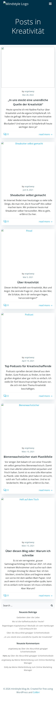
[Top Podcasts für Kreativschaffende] (28, 333)
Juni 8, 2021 (28, 190)
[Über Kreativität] (28, 249)
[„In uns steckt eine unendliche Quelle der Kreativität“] (28, 66)
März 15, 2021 (28, 451)
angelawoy (29, 91)
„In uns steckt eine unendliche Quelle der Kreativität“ (28, 637)
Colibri (36, 692)
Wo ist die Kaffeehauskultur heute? (28, 621)
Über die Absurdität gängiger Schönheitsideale (28, 632)
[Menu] (50, 3)
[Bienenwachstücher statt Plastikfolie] (28, 423)
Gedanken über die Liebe (28, 617)
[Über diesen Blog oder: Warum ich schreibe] (28, 517)
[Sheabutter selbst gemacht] (28, 162)
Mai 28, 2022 (28, 95)
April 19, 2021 (28, 361)
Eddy (6, 667)
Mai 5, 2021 (28, 277)
